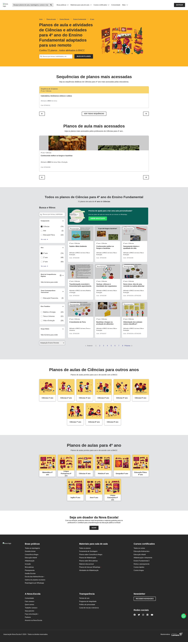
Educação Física (49, 235)
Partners (28, 617)
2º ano (45, 261)
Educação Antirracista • (142, 551)
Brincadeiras (29, 567)
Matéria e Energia (49, 312)
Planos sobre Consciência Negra (90, 554)
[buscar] (51, 5)
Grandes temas (30, 551)
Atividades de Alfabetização (89, 570)
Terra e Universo (49, 316)
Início (40, 19)
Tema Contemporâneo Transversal (48, 291)
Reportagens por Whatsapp (34, 583)
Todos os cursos (139, 548)
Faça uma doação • (31, 614)
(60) (62, 261)
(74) (62, 226)
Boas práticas (62, 5)
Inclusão (28, 564)
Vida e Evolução (49, 320)
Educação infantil (31, 557)
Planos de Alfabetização (87, 557)
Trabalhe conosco (31, 608)
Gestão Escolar (30, 573)
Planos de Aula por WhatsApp (90, 567)
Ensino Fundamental (79, 19)
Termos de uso (84, 598)
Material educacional (86, 564)
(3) (62, 298)
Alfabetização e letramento (143, 557)
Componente (45, 221)
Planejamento (30, 570)
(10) (62, 235)
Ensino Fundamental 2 (141, 561)
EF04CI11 (47, 105)
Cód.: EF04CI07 (101, 333)
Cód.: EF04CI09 (74, 333)
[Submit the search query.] (83, 56)
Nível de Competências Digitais (48, 275)
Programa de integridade (87, 601)
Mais (124, 5)
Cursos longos (139, 570)
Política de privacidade (87, 604)
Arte (44, 231)
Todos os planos (85, 548)
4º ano (92, 19)
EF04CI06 (47, 167)
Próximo (128, 345)
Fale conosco (29, 601)
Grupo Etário (45, 329)
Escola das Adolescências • (34, 576)
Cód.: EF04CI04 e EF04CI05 (132, 295)
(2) (62, 231)
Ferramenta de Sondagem (88, 551)
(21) (62, 316)
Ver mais (43, 239)
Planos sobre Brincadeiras (88, 561)
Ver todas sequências (94, 113)
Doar (94, 528)
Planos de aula (51, 19)
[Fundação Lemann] (177, 634)
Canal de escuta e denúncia (89, 608)
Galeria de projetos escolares (35, 580)
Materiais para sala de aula (80, 5)
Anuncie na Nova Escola (33, 620)
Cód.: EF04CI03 (74, 295)
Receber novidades (145, 599)
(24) (62, 312)
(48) (62, 257)
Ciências (46, 226)
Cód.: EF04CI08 (74, 258)
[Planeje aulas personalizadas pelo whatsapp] (183, 616)
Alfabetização (29, 561)
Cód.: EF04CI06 (101, 258)
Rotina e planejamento (141, 564)
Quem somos (29, 604)
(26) (62, 320)
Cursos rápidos (139, 567)
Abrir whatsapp (97, 218)
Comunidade (115, 5)
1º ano (45, 257)
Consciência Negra (31, 554)
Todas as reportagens (32, 548)
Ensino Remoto (64, 19)
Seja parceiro (29, 611)
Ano (42, 247)
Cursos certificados (100, 5)
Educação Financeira (50, 298)
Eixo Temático (45, 306)
